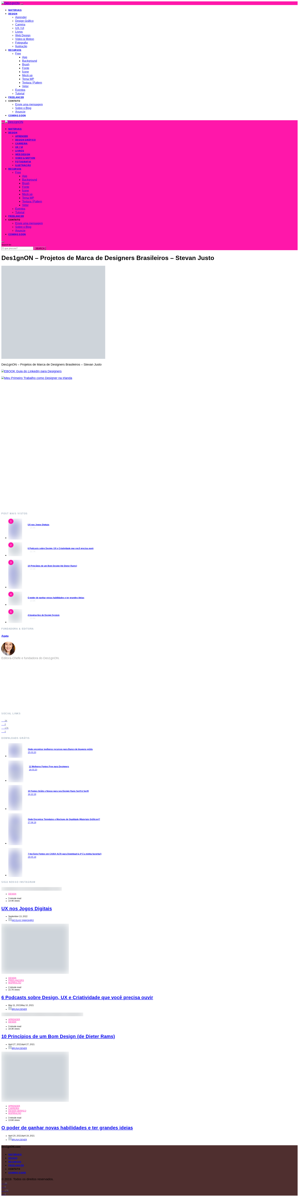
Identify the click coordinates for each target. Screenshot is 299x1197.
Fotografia (21, 42)
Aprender (21, 17)
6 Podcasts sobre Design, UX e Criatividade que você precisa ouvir (61, 548)
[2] (15, 555)
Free (18, 53)
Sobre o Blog (23, 108)
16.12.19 (32, 794)
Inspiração (14, 983)
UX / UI (19, 28)
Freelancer (16, 97)
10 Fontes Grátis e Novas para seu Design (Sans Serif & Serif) (58, 791)
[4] (15, 604)
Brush (25, 64)
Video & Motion (24, 39)
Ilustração (21, 46)
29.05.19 (32, 857)
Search (40, 248)
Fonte (25, 68)
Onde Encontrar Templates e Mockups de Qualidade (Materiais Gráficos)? (64, 819)
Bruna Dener (19, 1009)
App (24, 57)
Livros (19, 31)
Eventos (20, 89)
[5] (15, 622)
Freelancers (16, 980)
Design (12, 13)
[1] (15, 537)
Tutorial (19, 93)
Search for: (6, 245)
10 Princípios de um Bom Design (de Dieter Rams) (52, 566)
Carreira (20, 24)
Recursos (14, 50)
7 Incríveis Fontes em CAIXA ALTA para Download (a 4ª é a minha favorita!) (64, 854)
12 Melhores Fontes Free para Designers (49, 766)
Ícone (25, 71)
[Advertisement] (105, 445)
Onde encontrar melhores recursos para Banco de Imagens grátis (60, 749)
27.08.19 (32, 822)
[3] (15, 587)
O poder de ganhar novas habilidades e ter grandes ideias (56, 598)
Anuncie (20, 111)
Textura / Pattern (32, 82)
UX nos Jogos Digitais (38, 525)
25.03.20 (32, 752)
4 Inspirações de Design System (44, 615)
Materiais (15, 10)
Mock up (27, 75)
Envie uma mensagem (29, 104)
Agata (4, 635)
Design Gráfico (24, 20)
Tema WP (28, 79)
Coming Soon (17, 115)
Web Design (22, 35)
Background (29, 60)
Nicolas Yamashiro (23, 920)
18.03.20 (33, 769)
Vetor (25, 86)
